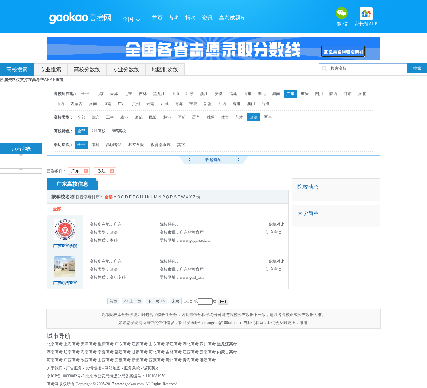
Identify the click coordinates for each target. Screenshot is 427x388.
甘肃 (348, 93)
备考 (174, 18)
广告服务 (74, 368)
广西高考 (72, 360)
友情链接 (93, 368)
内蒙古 (77, 103)
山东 (247, 93)
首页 (157, 18)
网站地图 (113, 368)
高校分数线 (87, 69)
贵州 (136, 103)
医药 (182, 117)
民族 (153, 117)
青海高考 (191, 360)
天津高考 (89, 344)
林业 (167, 117)
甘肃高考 (140, 352)
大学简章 (308, 213)
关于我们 (55, 368)
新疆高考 (140, 360)
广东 (290, 93)
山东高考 (157, 344)
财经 (210, 117)
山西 (60, 103)
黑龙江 (159, 93)
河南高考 (55, 360)
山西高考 (106, 360)
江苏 (190, 93)
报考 (190, 18)
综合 (96, 117)
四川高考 (208, 344)
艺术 (239, 117)
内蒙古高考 (227, 352)
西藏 (165, 103)
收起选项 (213, 159)
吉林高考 (174, 352)
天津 (114, 93)
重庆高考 (106, 344)
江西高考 (191, 352)
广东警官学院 (65, 245)
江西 (222, 103)
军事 (268, 117)
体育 (225, 117)
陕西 (333, 93)
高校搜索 (17, 69)
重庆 (305, 93)
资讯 (207, 18)
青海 (179, 103)
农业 (124, 117)
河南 (93, 103)
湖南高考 (55, 352)
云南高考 (208, 352)
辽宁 (128, 93)
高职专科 (114, 144)
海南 (107, 103)
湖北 (262, 93)
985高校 (119, 131)
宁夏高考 (106, 352)
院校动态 (308, 187)
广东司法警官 (65, 282)
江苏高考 (140, 344)
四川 (319, 93)
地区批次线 (165, 69)
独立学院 (136, 144)
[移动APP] (366, 13)
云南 (150, 103)
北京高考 (55, 344)
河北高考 (157, 352)
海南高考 (89, 352)
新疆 (208, 103)
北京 (100, 93)
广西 (122, 103)
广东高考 (123, 344)
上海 (175, 93)
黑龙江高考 (227, 344)
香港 (237, 103)
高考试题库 (232, 18)
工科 (110, 117)
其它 (181, 144)
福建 (233, 93)
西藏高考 (157, 360)
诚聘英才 (151, 368)
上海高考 (72, 344)
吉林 (143, 93)
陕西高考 (89, 360)
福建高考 (123, 352)
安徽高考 (123, 360)
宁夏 (193, 103)
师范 (139, 117)
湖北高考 (191, 344)
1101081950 (155, 376)
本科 (96, 144)
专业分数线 (126, 69)
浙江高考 (174, 344)
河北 (362, 93)
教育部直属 (161, 144)
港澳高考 (208, 360)
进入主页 (274, 232)
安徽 (219, 93)
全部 (85, 93)
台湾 (265, 103)
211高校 (99, 131)
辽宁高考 (72, 352)
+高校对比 (275, 224)
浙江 (204, 93)
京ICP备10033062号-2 (65, 376)
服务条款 (132, 368)
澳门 (251, 103)
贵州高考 (174, 360)
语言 (196, 117)
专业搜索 (50, 69)
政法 (254, 117)
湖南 (276, 93)
